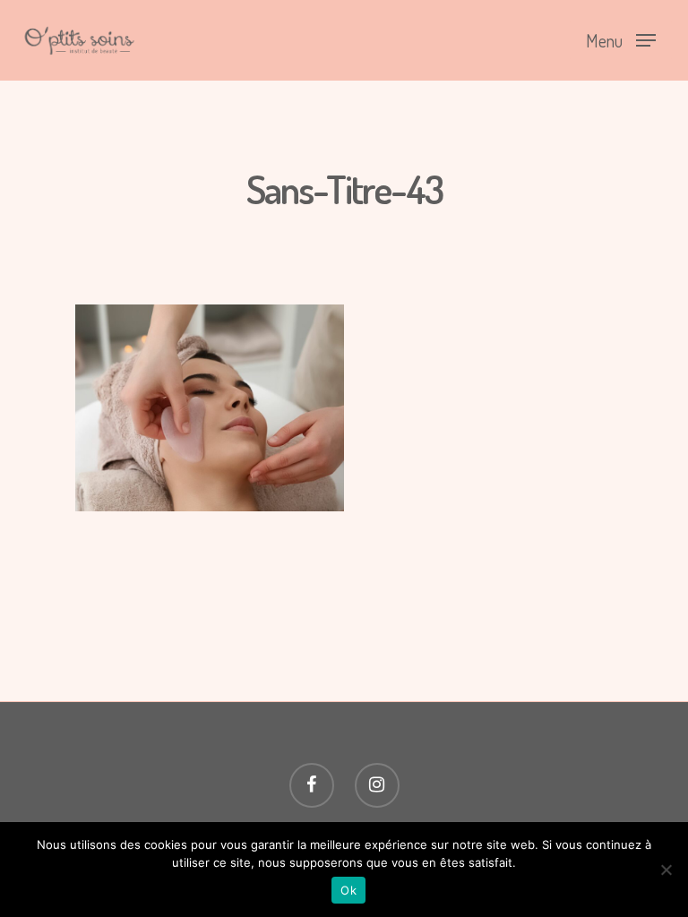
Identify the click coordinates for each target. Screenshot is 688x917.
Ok (348, 890)
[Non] (666, 869)
